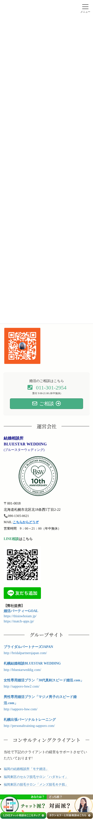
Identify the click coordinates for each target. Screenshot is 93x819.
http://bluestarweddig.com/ (22, 670)
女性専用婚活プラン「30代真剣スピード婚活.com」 (44, 680)
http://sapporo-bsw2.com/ (21, 686)
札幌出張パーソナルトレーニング (30, 719)
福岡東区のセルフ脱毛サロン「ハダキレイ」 (36, 777)
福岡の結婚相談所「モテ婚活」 (26, 769)
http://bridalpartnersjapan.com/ (25, 653)
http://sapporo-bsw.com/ (20, 709)
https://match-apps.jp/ (19, 621)
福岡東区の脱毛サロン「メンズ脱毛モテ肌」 (36, 784)
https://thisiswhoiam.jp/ (20, 616)
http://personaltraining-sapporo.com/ (29, 726)
